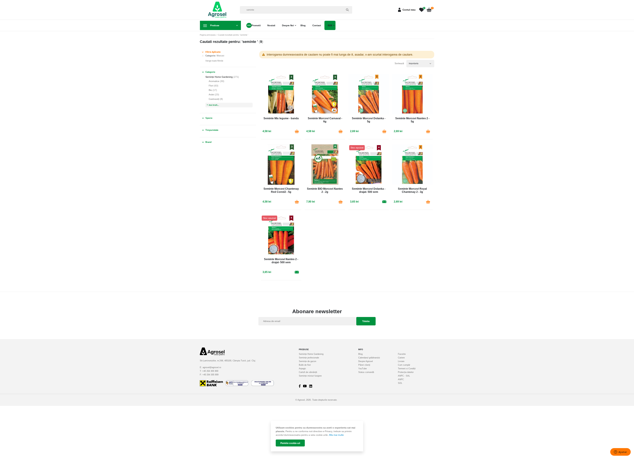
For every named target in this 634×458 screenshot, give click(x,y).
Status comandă (366, 372)
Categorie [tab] (210, 72)
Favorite (402, 354)
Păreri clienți (364, 365)
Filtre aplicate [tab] (213, 52)
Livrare (401, 361)
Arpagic (302, 368)
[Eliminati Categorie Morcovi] (203, 56)
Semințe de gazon (307, 361)
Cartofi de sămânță (308, 372)
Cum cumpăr (404, 365)
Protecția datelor (406, 372)
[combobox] (296, 10)
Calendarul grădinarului (369, 357)
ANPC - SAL (404, 376)
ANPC (401, 379)
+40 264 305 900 (210, 371)
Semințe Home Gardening (311, 354)
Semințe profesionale (309, 357)
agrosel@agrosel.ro (212, 367)
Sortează (399, 63)
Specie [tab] (208, 118)
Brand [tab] (208, 142)
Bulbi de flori (305, 365)
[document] (317, 436)
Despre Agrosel (365, 361)
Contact (316, 25)
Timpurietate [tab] (211, 130)
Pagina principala (208, 35)
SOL (400, 383)
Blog (303, 25)
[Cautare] (347, 10)
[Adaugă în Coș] (296, 131)
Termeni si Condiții (407, 368)
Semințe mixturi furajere (310, 376)
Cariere (401, 357)
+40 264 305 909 (210, 374)
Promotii (256, 25)
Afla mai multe (336, 435)
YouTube (362, 368)
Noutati (271, 25)
